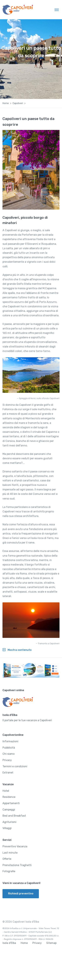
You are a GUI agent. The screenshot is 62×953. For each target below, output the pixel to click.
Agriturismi (9, 822)
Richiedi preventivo (20, 893)
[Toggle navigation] (57, 10)
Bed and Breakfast (14, 815)
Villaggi (7, 828)
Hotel (5, 790)
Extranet (7, 772)
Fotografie (8, 871)
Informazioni (10, 741)
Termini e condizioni (14, 766)
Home (5, 103)
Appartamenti (11, 803)
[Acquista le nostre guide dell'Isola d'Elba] (31, 670)
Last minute (10, 852)
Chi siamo (8, 753)
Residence (8, 797)
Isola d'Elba (9, 943)
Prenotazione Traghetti (17, 865)
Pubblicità (8, 747)
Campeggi (8, 809)
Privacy (7, 760)
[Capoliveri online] (17, 10)
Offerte (6, 858)
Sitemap (51, 943)
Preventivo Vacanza (14, 846)
